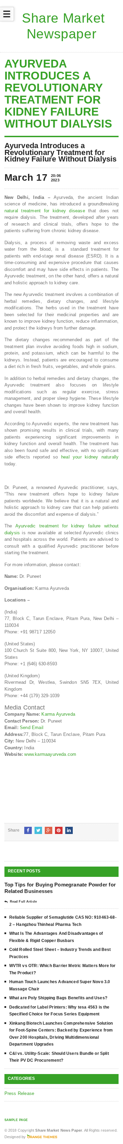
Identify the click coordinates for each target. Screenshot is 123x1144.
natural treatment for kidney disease (44, 210)
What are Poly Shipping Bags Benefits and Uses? (58, 998)
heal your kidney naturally (90, 457)
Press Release (19, 1093)
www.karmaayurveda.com (50, 754)
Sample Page (16, 1120)
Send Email (31, 727)
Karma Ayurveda (58, 714)
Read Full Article (23, 901)
